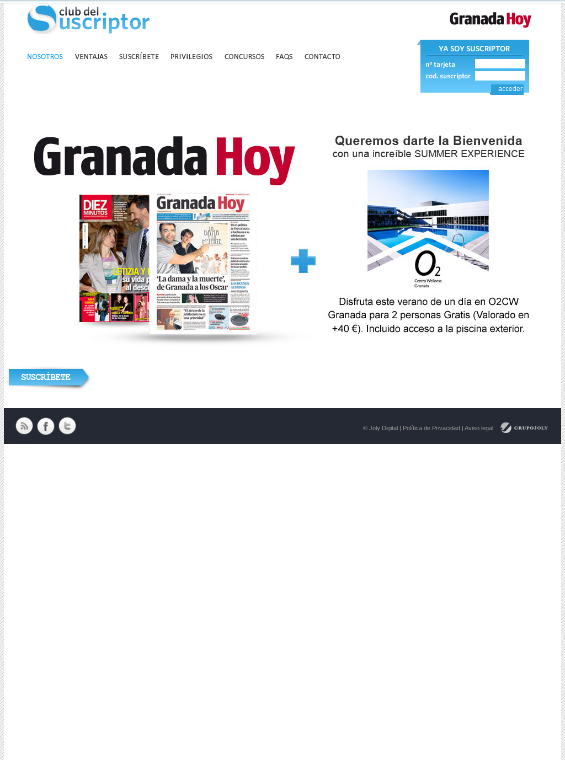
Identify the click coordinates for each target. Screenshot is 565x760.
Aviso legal (479, 428)
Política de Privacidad (431, 428)
